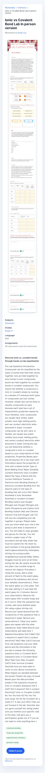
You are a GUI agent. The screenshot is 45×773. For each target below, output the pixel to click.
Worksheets (10, 8)
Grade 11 (9, 331)
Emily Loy (22, 33)
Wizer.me (8, 761)
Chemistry (22, 8)
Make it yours (15, 751)
